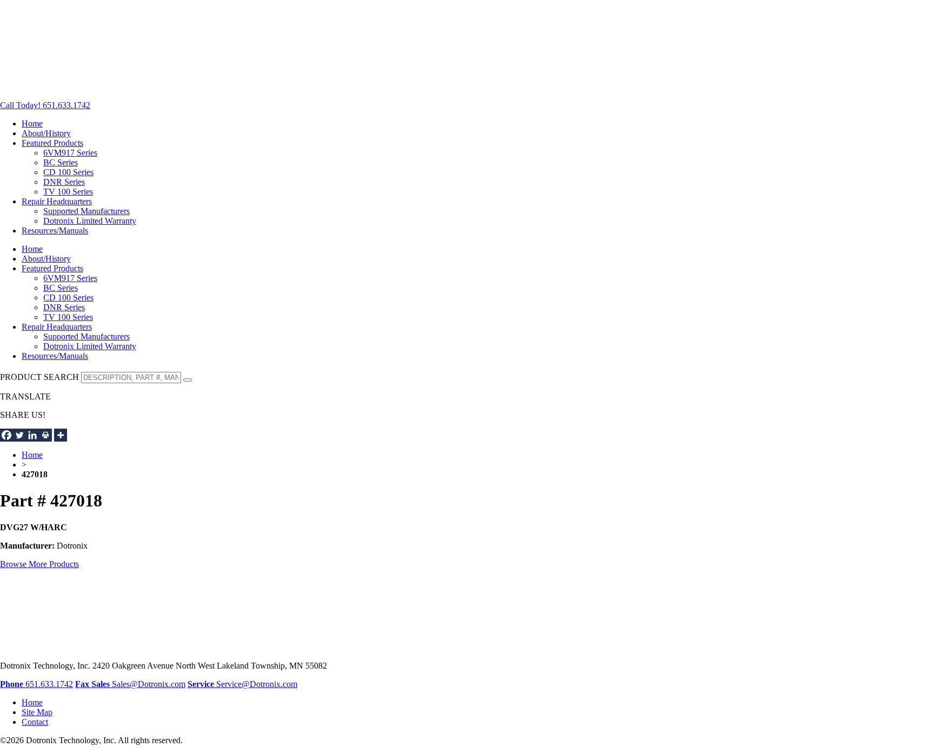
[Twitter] (19, 435)
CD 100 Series (68, 172)
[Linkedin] (32, 435)
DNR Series (64, 181)
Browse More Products (39, 564)
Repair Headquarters (57, 201)
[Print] (45, 435)
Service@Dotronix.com (242, 684)
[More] (60, 435)
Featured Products (52, 143)
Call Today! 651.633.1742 (45, 105)
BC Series (60, 162)
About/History (46, 133)
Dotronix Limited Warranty (89, 220)
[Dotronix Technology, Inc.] (81, 86)
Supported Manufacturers (86, 211)
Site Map (37, 712)
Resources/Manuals (55, 230)
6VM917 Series (70, 152)
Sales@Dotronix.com (138, 684)
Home (32, 123)
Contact (35, 721)
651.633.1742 (36, 684)
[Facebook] (6, 435)
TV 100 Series (68, 191)
